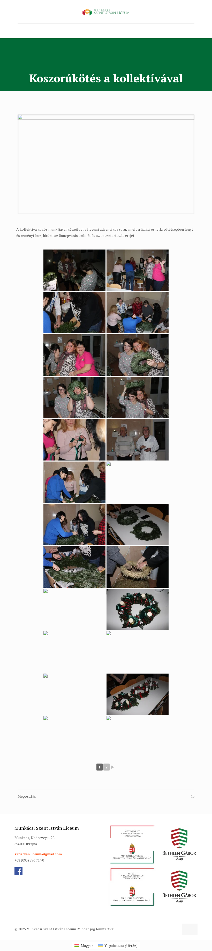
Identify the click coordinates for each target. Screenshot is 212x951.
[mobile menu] (22, 30)
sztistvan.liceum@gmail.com (38, 853)
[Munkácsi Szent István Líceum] (106, 11)
